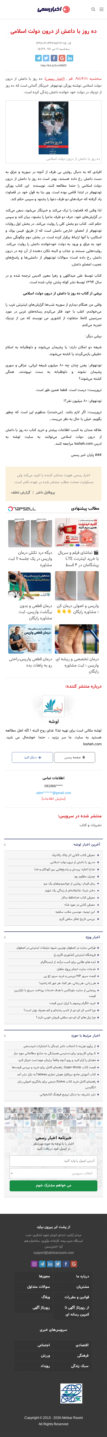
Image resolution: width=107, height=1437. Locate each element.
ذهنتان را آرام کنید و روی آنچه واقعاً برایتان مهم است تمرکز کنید (57, 1060)
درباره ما (82, 1277)
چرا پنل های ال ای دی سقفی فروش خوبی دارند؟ (66, 1017)
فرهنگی (83, 1356)
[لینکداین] (50, 1264)
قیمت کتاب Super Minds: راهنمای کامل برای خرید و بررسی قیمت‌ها (54, 1067)
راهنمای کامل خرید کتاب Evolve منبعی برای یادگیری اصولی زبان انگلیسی (57, 1084)
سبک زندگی (80, 1366)
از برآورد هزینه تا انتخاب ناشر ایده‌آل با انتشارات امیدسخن (60, 1046)
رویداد (45, 1366)
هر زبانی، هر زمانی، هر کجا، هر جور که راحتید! (67, 983)
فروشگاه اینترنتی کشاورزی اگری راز (75, 955)
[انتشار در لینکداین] (70, 58)
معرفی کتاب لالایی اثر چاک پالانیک (73, 855)
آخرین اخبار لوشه (87, 845)
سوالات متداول (38, 1287)
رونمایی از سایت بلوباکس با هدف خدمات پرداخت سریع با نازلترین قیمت (55, 993)
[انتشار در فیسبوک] (54, 58)
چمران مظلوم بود (84, 876)
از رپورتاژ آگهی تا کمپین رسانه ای (77, 1311)
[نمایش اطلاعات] (53, 799)
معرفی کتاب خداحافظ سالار (78, 897)
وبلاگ (45, 1297)
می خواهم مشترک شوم (53, 1186)
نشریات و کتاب (91, 825)
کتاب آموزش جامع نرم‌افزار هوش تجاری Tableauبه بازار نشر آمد (56, 1074)
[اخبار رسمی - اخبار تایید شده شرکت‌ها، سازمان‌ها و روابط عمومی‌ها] (53, 9)
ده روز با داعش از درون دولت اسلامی (72, 862)
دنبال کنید (31, 757)
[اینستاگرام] (34, 1264)
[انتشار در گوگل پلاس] (62, 58)
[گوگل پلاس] (74, 1264)
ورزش (45, 1356)
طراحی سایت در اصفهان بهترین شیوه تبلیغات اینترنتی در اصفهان (56, 947)
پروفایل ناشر (45, 493)
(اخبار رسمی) (54, 79)
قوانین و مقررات (76, 1297)
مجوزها (44, 1277)
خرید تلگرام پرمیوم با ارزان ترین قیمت (72, 1003)
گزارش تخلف (21, 493)
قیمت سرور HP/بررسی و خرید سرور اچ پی (70, 976)
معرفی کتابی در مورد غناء (79, 904)
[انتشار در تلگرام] (38, 58)
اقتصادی (82, 1345)
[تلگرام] (42, 1264)
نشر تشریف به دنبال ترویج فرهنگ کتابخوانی (68, 1094)
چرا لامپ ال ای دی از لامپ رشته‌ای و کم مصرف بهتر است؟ (60, 1010)
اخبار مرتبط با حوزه (85, 1036)
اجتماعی (44, 1345)
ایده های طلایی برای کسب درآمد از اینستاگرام (68, 962)
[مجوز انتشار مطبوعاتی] (71, 1394)
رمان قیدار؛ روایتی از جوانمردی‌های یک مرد (69, 883)
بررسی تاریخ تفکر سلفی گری (77, 919)
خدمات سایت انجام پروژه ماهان (76, 969)
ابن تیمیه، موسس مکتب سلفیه (75, 911)
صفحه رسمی (72, 757)
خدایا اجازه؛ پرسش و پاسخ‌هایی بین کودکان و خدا (64, 869)
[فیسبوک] (66, 1264)
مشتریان (83, 1287)
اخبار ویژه (93, 937)
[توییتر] (58, 1264)
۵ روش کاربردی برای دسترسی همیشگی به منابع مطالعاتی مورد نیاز (55, 1053)
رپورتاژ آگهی (41, 1308)
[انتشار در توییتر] (46, 58)
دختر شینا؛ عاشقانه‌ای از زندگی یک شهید (70, 890)
